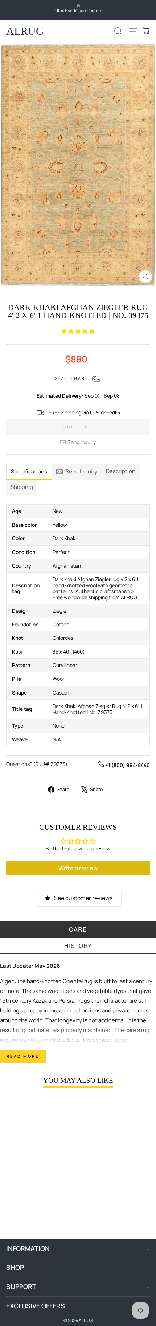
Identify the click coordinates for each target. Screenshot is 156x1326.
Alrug (25, 31)
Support (21, 1286)
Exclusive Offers (35, 1305)
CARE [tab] (78, 929)
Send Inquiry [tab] (81, 471)
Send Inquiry (81, 442)
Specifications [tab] (29, 471)
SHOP (15, 1267)
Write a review (78, 868)
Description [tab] (120, 471)
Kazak (40, 1000)
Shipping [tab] (22, 487)
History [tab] (78, 945)
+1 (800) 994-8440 (127, 765)
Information (28, 1248)
